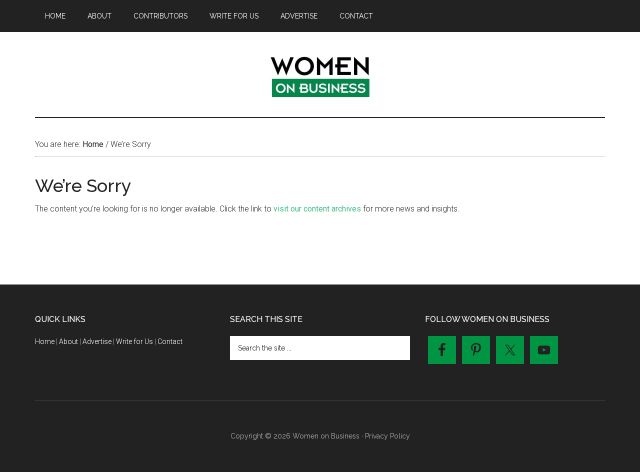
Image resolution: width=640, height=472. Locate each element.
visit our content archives (317, 209)
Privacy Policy (387, 436)
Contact (170, 342)
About (68, 342)
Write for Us (134, 342)
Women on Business (320, 74)
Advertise (97, 342)
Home (44, 342)
